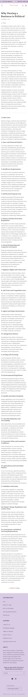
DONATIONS (6, 615)
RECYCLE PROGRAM (8, 608)
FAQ (4, 601)
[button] (2, 5)
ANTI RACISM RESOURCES (9, 612)
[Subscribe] (23, 673)
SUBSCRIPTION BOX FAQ (9, 641)
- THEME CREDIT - (14, 694)
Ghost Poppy (7, 694)
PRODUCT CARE (7, 605)
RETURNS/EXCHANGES (9, 628)
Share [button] (4, 23)
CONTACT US (6, 624)
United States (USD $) (13, 688)
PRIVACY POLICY (7, 635)
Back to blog (14, 588)
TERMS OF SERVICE (8, 631)
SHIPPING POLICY (7, 638)
